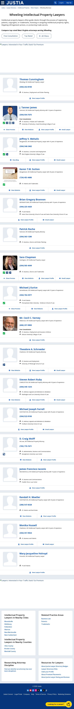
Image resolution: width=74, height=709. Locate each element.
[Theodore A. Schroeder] (10, 355)
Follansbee (8, 627)
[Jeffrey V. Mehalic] (10, 144)
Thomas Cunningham (31, 79)
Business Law (46, 619)
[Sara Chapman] (10, 263)
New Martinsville (10, 632)
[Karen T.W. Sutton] (10, 175)
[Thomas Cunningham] (10, 85)
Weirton (7, 630)
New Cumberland (10, 635)
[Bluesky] (41, 690)
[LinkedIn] (28, 690)
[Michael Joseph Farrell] (10, 415)
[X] (44, 690)
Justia (3, 8)
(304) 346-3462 (25, 146)
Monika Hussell (28, 525)
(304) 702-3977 (25, 295)
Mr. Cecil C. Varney (29, 317)
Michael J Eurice (28, 287)
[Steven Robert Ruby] (10, 385)
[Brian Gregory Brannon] (10, 205)
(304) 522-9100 (25, 416)
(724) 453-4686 (25, 177)
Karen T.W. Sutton (29, 169)
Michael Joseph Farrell (31, 409)
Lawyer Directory (11, 8)
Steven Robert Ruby (30, 379)
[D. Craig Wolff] (10, 444)
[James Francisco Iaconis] (10, 474)
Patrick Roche (27, 229)
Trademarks (45, 624)
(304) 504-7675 (25, 114)
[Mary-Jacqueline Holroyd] (10, 559)
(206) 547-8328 (25, 504)
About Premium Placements (51, 674)
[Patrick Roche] (10, 234)
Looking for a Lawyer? (56, 704)
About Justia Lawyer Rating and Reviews (55, 677)
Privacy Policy (52, 694)
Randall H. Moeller (29, 497)
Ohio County (8, 646)
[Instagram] (36, 690)
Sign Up (69, 2)
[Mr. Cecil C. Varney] (10, 323)
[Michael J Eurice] (10, 293)
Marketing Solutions (64, 694)
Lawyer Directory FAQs (49, 669)
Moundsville (8, 621)
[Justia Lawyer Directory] (15, 2)
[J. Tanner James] (10, 113)
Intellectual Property (23, 8)
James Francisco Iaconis (32, 468)
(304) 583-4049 (25, 265)
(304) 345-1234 (25, 387)
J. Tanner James (28, 107)
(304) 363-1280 (25, 236)
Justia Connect (8, 694)
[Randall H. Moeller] (10, 503)
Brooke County (9, 649)
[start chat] (68, 704)
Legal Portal (18, 694)
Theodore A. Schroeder (32, 349)
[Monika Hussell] (10, 531)
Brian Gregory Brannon (32, 199)
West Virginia (34, 8)
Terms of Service (40, 694)
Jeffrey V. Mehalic (29, 138)
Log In (61, 2)
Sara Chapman (27, 257)
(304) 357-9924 (25, 533)
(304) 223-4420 (25, 206)
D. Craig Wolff (27, 438)
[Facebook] (33, 690)
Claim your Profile (47, 672)
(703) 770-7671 (25, 446)
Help (32, 694)
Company (26, 694)
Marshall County (10, 651)
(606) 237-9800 (25, 325)
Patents (44, 621)
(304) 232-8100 (25, 87)
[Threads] (38, 690)
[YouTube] (30, 690)
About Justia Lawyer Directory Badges (54, 666)
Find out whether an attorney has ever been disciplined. (18, 670)
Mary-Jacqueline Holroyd (33, 553)
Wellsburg (7, 624)
